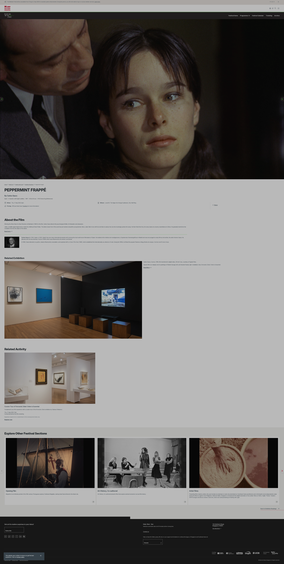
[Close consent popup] (41, 556)
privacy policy (20, 557)
